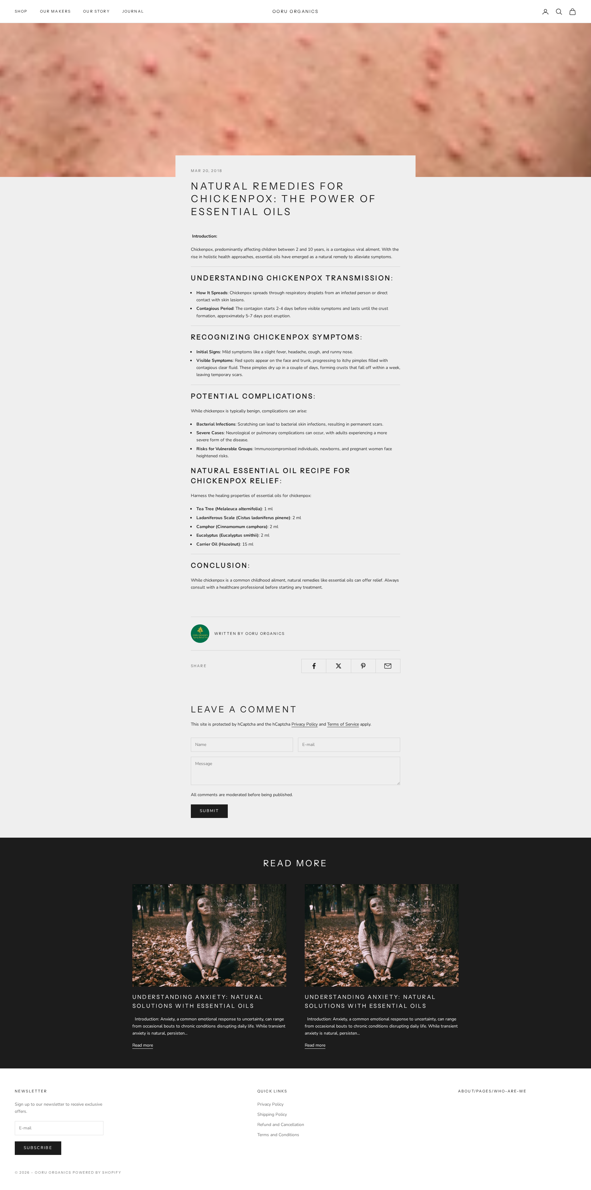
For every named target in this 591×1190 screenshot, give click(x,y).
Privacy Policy (304, 724)
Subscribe (38, 1148)
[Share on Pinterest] (363, 666)
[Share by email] (388, 666)
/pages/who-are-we (500, 1091)
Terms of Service (343, 724)
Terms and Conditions (278, 1135)
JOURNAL (133, 11)
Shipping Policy (272, 1114)
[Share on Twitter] (338, 666)
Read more (142, 1045)
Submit (209, 811)
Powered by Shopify (97, 1172)
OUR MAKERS (55, 11)
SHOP (21, 11)
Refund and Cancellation (280, 1125)
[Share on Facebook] (314, 666)
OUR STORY (96, 11)
